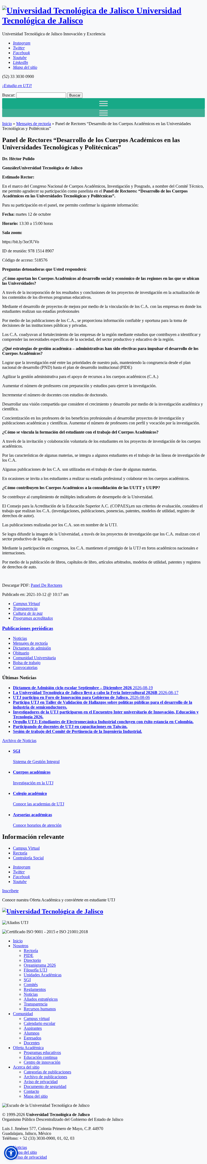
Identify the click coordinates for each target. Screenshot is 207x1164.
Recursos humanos (40, 1009)
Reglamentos (35, 989)
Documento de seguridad (45, 1086)
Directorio (32, 960)
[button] (11, 1153)
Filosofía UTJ (35, 970)
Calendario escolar (39, 1023)
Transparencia (35, 1004)
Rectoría (31, 950)
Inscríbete (10, 890)
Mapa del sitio (36, 1096)
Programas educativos (42, 1052)
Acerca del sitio (26, 1067)
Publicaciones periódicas (27, 628)
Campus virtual (37, 1018)
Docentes (32, 1043)
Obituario (21, 653)
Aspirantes (33, 1028)
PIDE (28, 955)
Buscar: (8, 95)
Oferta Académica (28, 1047)
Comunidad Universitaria (34, 657)
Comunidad (23, 1013)
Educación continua (40, 1057)
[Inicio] (52, 911)
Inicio (7, 123)
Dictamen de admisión (32, 648)
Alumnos (31, 1033)
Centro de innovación (42, 1062)
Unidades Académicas (42, 975)
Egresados (32, 1038)
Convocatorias (25, 667)
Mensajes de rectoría (33, 123)
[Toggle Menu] (103, 103)
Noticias (20, 638)
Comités (31, 984)
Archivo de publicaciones (45, 1076)
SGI (27, 979)
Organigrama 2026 (40, 965)
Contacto (31, 1091)
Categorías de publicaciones (47, 1072)
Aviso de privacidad (41, 1081)
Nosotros (20, 945)
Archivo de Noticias (19, 740)
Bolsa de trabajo (26, 662)
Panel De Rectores (46, 585)
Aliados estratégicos (41, 999)
